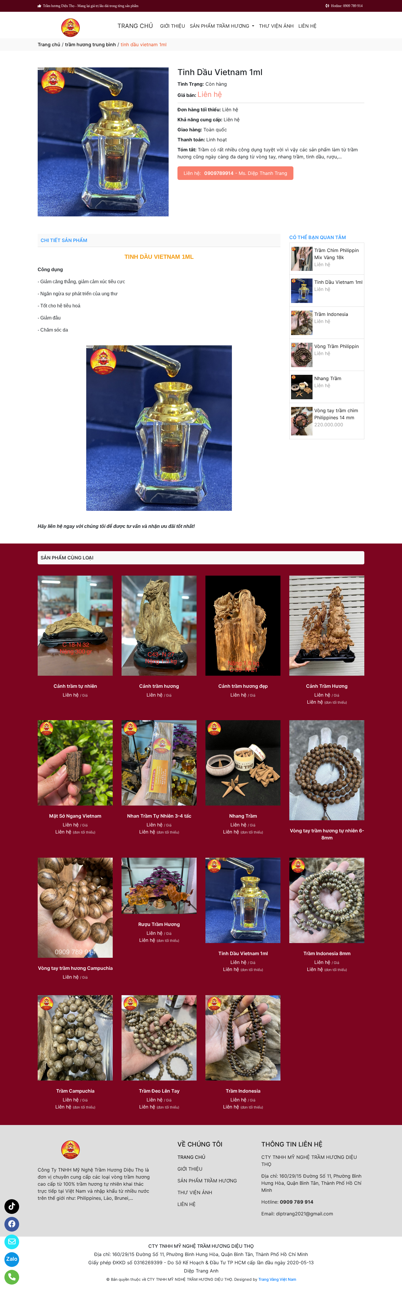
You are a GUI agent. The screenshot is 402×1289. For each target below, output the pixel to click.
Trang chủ (49, 44)
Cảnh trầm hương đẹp (243, 686)
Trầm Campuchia (75, 1091)
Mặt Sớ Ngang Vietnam (75, 816)
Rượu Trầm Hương (159, 924)
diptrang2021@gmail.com (304, 1214)
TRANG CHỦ (135, 25)
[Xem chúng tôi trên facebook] (8, 1224)
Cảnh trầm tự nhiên (75, 686)
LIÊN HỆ (307, 26)
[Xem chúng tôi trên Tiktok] (8, 1206)
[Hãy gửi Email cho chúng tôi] (8, 1242)
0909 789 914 (296, 1202)
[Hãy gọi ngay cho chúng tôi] (8, 1277)
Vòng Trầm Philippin (336, 346)
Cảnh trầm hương (159, 686)
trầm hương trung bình (90, 44)
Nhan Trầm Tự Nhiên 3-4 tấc (159, 816)
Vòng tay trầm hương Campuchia (75, 968)
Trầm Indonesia (331, 314)
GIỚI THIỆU (172, 26)
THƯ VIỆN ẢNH (276, 26)
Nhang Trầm (327, 378)
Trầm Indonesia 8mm (326, 953)
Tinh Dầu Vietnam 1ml (338, 282)
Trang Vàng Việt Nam (277, 1279)
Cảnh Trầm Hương (327, 686)
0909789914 (219, 173)
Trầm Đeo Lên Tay (159, 1091)
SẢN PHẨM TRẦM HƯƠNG (220, 26)
